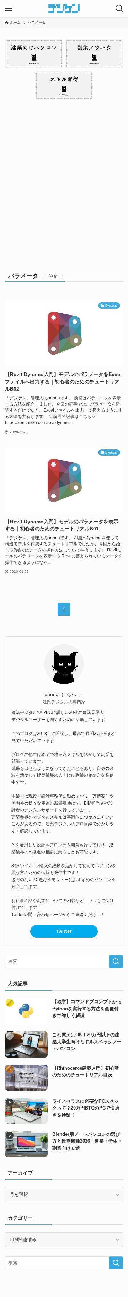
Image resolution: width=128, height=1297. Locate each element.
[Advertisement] (64, 183)
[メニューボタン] (8, 8)
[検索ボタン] (119, 8)
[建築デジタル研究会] (64, 8)
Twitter (64, 931)
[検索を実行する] (116, 961)
